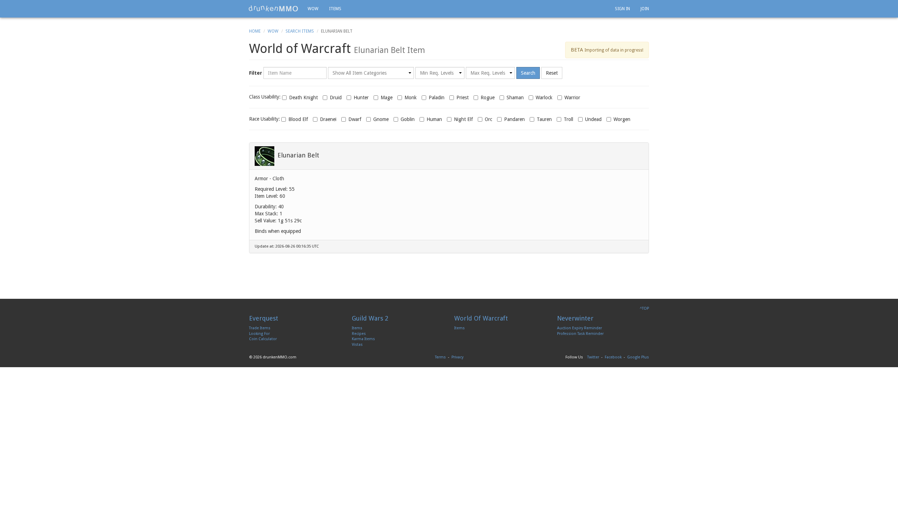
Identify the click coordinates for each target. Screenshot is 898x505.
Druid (336, 97)
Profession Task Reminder (580, 333)
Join (645, 8)
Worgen (622, 119)
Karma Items (363, 339)
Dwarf (354, 119)
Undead (593, 119)
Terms (440, 357)
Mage (387, 97)
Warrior (572, 97)
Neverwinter (575, 318)
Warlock (544, 97)
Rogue (488, 97)
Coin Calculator (263, 339)
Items (335, 8)
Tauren (544, 119)
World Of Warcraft (481, 318)
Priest (462, 97)
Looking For (259, 333)
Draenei (328, 119)
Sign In (622, 8)
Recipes (359, 333)
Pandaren (514, 119)
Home (255, 31)
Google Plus (638, 357)
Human (434, 119)
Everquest (263, 318)
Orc (488, 119)
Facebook (613, 357)
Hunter (361, 97)
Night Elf (463, 119)
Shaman (515, 97)
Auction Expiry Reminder (579, 328)
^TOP (644, 308)
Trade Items (259, 328)
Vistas (357, 344)
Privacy (457, 357)
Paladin (436, 97)
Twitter (593, 357)
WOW (313, 8)
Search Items (300, 31)
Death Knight (303, 97)
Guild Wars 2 (370, 318)
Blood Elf (298, 119)
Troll (568, 119)
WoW (273, 31)
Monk (410, 97)
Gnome (381, 119)
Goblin (408, 119)
